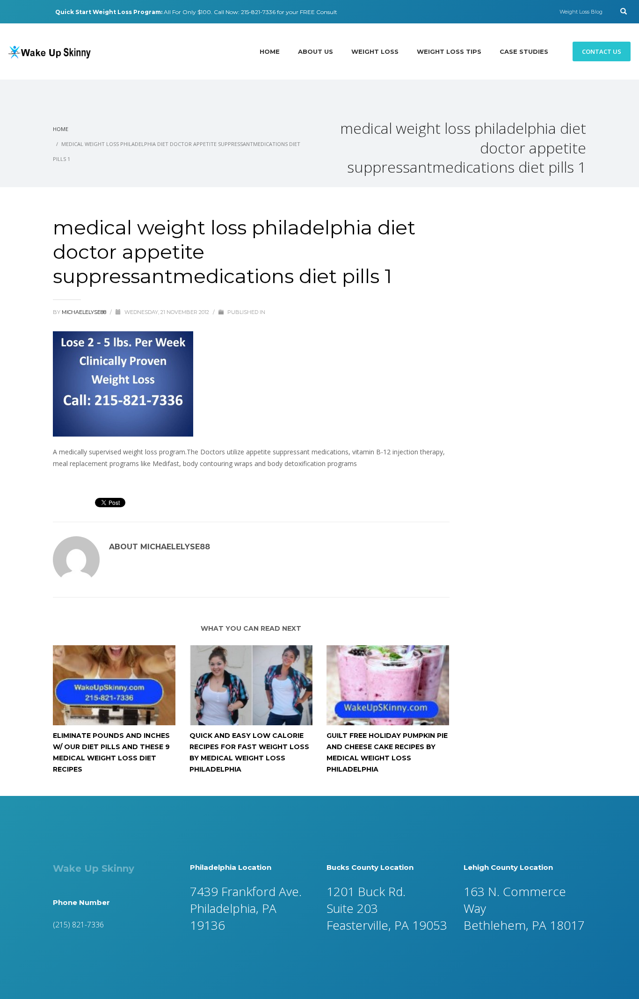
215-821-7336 (258, 11)
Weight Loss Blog (581, 11)
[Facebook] (11, 12)
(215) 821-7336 (78, 924)
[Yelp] (25, 12)
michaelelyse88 (85, 312)
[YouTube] (39, 12)
